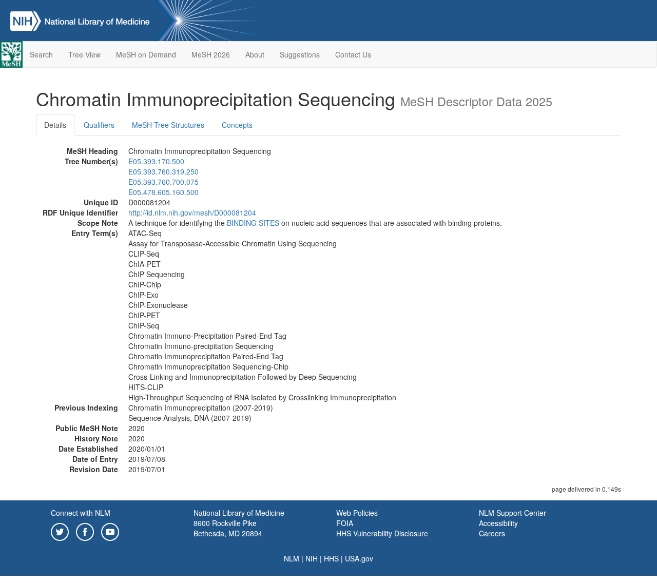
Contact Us (353, 54)
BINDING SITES (253, 223)
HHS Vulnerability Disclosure (382, 533)
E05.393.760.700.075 (163, 182)
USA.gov (359, 558)
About (254, 54)
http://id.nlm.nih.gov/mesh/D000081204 (192, 212)
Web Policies (357, 513)
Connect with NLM (80, 513)
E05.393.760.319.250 (163, 171)
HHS (331, 558)
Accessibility (498, 523)
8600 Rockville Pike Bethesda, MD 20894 (228, 528)
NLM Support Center (512, 513)
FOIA (344, 523)
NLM (291, 558)
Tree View (84, 54)
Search (41, 54)
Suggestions (300, 54)
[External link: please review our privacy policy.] (60, 531)
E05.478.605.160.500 (163, 192)
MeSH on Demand (146, 54)
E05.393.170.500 (156, 161)
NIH (311, 558)
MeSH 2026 (210, 54)
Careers (492, 533)
